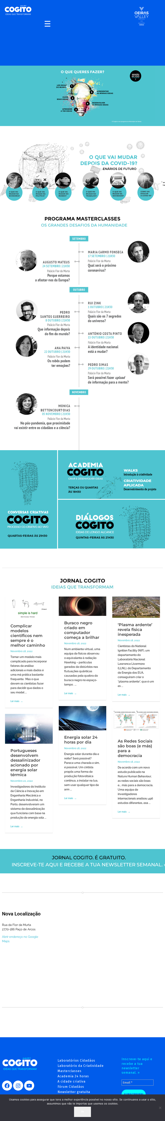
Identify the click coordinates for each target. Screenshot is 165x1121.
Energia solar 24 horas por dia (81, 740)
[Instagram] (18, 1086)
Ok (82, 1111)
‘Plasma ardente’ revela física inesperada (135, 629)
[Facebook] (7, 1086)
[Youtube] (29, 1086)
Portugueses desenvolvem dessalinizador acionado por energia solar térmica (25, 762)
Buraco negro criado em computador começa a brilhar (81, 630)
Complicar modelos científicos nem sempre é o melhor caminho (27, 636)
